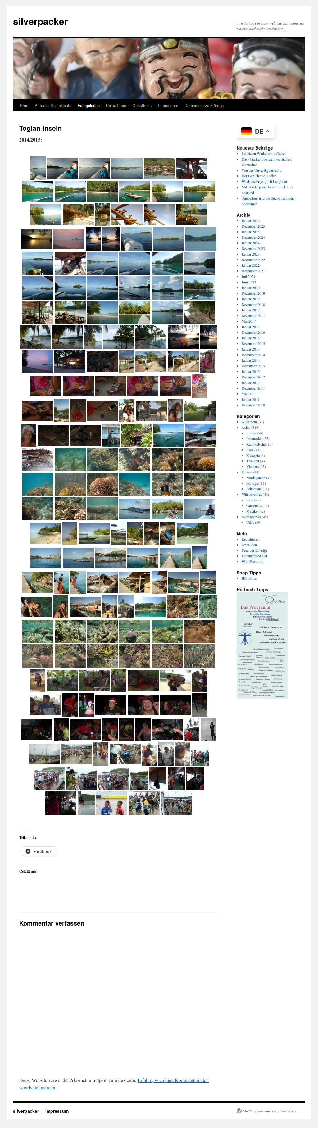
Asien (246, 426)
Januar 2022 (251, 264)
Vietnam (252, 466)
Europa (247, 471)
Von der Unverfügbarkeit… (262, 169)
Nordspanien (255, 477)
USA (250, 521)
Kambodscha (256, 443)
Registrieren (250, 538)
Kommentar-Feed (254, 555)
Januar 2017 (251, 326)
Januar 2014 (251, 359)
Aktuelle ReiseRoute (53, 105)
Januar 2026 (251, 220)
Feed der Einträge (254, 549)
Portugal (252, 482)
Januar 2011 (251, 398)
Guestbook (142, 105)
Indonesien (254, 438)
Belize (250, 499)
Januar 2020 (251, 287)
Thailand (252, 460)
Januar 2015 (251, 348)
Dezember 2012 (253, 376)
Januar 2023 (251, 253)
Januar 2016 (251, 337)
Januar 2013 (251, 371)
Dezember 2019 (253, 292)
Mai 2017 (249, 320)
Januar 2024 (251, 242)
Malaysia (253, 454)
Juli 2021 (248, 276)
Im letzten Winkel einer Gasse (263, 153)
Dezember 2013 (253, 365)
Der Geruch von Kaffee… (261, 175)
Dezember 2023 (253, 248)
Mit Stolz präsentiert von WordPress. (270, 1110)
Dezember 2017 (253, 315)
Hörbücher (249, 577)
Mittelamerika (252, 494)
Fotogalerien (89, 105)
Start (24, 105)
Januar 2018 (251, 309)
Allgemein (249, 421)
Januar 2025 (251, 231)
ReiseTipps (116, 105)
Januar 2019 (251, 298)
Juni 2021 (249, 281)
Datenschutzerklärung (204, 105)
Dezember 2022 (253, 259)
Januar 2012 (251, 382)
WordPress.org (253, 561)
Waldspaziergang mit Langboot (264, 181)
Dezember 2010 (253, 404)
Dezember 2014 (253, 354)
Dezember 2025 (253, 225)
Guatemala (254, 505)
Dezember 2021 (253, 270)
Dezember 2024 (253, 236)
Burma (251, 432)
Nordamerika (251, 516)
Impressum (168, 105)
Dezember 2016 (253, 331)
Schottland (254, 488)
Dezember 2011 (253, 387)
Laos (249, 449)
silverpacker (40, 21)
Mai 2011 (249, 393)
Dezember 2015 (253, 343)
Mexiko (252, 510)
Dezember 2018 (253, 303)
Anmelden (249, 544)
